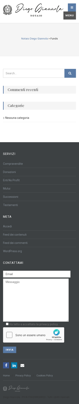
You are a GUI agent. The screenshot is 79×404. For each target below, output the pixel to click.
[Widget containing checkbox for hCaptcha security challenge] (33, 335)
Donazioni (9, 172)
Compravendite (13, 163)
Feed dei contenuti (15, 234)
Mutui (6, 188)
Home (6, 375)
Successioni (10, 196)
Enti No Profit (11, 180)
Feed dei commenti (15, 242)
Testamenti (10, 205)
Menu (69, 15)
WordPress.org (12, 251)
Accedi (7, 226)
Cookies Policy (44, 375)
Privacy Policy (23, 375)
